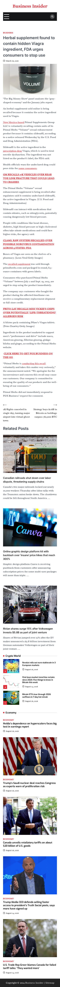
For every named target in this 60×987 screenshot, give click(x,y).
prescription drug (12, 150)
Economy (8, 720)
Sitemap (49, 982)
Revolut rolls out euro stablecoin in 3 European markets (39, 664)
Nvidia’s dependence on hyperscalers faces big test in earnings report (30, 725)
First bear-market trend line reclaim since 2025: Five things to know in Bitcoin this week (38, 680)
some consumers (27, 168)
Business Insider (30, 6)
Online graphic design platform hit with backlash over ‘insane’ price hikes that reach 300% (29, 555)
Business (8, 33)
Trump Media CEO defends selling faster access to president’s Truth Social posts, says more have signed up (29, 905)
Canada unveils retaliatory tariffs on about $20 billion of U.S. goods (27, 844)
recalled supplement (19, 264)
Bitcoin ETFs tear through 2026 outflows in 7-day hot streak (36, 695)
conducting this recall (34, 363)
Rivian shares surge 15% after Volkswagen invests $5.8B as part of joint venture (28, 630)
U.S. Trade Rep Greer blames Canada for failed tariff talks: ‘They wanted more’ (29, 966)
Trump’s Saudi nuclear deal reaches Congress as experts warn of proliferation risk (29, 784)
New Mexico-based (13, 122)
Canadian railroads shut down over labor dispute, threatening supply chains (27, 479)
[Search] (52, 16)
